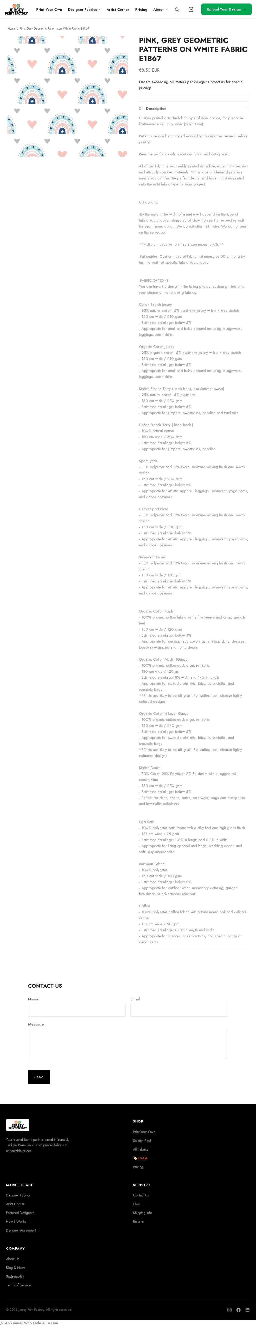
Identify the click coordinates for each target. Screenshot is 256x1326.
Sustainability (15, 1276)
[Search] (177, 9)
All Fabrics (140, 1149)
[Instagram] (229, 1309)
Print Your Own (49, 9)
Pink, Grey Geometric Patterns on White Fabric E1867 (54, 28)
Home (11, 28)
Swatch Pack (142, 1140)
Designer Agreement (21, 1230)
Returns (138, 1221)
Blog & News (15, 1267)
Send (39, 1077)
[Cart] (191, 9)
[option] (68, 96)
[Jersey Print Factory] (16, 9)
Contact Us (141, 1195)
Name (33, 999)
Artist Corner (117, 9)
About (158, 9)
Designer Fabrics (82, 9)
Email (135, 999)
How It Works (16, 1221)
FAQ (136, 1203)
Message (36, 1024)
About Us (12, 1258)
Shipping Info (142, 1212)
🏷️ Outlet (140, 1158)
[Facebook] (238, 1309)
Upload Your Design (226, 9)
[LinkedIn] (247, 1309)
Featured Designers (20, 1212)
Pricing (141, 9)
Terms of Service (18, 1285)
